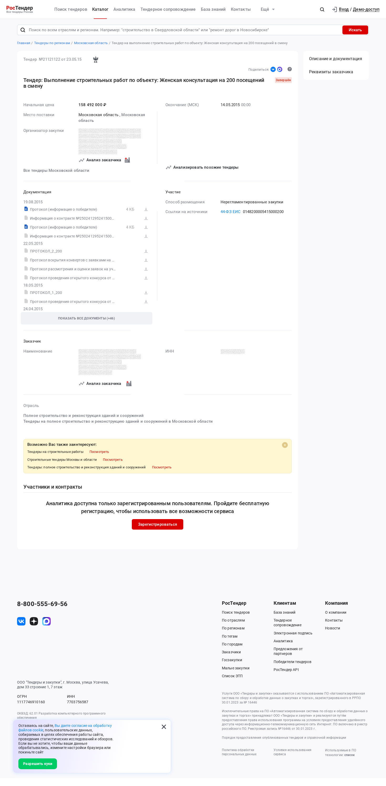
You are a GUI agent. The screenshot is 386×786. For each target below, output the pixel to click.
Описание (335, 58)
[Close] (285, 445)
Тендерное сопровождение (168, 9)
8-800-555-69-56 (42, 604)
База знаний (213, 9)
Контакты (241, 9)
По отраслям (233, 620)
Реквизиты (331, 71)
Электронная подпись (293, 633)
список (349, 755)
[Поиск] (23, 30)
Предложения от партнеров (288, 651)
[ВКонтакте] (273, 69)
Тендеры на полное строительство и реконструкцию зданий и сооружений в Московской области (118, 421)
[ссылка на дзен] (34, 621)
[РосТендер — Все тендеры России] (20, 9)
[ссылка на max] (46, 621)
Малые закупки (235, 668)
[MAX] (279, 69)
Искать (355, 30)
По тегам (229, 636)
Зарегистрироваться (157, 524)
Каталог (100, 9)
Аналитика (124, 9)
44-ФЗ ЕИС (231, 211)
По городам (232, 644)
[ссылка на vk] (21, 621)
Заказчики (231, 652)
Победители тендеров (292, 662)
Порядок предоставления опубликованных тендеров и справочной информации (284, 738)
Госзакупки (232, 660)
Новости (332, 628)
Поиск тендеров (70, 9)
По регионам (233, 628)
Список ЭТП (232, 676)
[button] (322, 9)
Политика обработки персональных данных (239, 752)
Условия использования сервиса (292, 752)
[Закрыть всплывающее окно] (164, 727)
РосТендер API (286, 670)
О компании (335, 612)
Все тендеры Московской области (56, 170)
